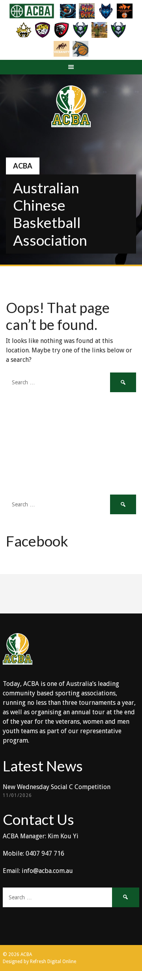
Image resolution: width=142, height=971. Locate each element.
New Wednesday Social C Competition (56, 787)
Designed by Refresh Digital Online (39, 961)
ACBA (22, 165)
